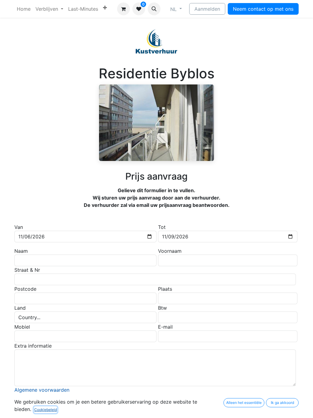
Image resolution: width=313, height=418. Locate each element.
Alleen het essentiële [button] (244, 402)
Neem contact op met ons (263, 9)
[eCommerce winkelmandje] (123, 8)
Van (18, 227)
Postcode (25, 289)
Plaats (165, 289)
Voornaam (170, 251)
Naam (21, 251)
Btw (162, 308)
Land (20, 308)
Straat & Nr (27, 270)
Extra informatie (33, 346)
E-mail (165, 327)
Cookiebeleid (45, 409)
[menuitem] (23, 9)
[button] (154, 8)
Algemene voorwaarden (41, 390)
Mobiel (22, 327)
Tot (162, 227)
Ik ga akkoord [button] (282, 402)
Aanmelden (207, 9)
